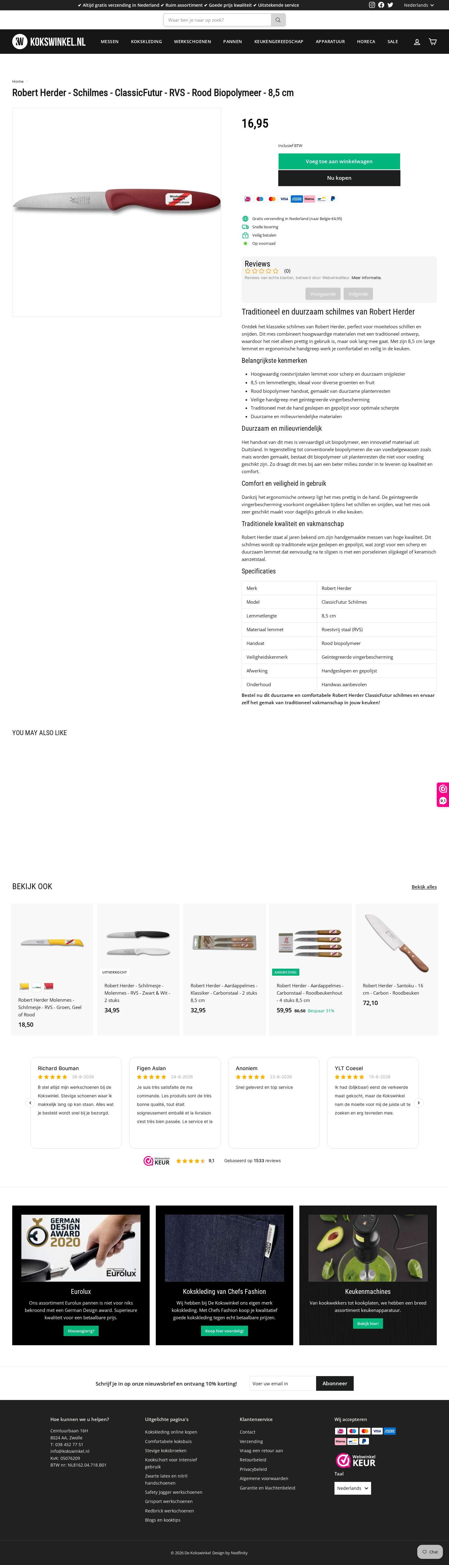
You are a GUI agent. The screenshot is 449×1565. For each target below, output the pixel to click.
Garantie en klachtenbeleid (267, 1488)
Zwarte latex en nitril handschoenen (166, 1479)
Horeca (366, 41)
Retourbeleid (253, 1460)
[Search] (278, 20)
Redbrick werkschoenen (169, 1511)
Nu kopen (339, 177)
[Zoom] (117, 212)
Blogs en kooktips (163, 1520)
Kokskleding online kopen (171, 1432)
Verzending (251, 1441)
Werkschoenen (192, 41)
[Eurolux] (81, 1248)
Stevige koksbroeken (166, 1450)
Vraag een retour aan (261, 1450)
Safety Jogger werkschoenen (174, 1492)
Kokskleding (146, 41)
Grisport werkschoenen (169, 1501)
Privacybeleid (253, 1469)
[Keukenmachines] (368, 1248)
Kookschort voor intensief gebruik (171, 1463)
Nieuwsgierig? (81, 1331)
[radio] (24, 987)
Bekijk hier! (368, 1323)
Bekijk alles (424, 887)
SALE (393, 41)
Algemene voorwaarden (264, 1478)
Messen (110, 41)
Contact (247, 1432)
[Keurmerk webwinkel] (356, 1461)
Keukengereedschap (279, 41)
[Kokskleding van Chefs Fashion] (224, 1248)
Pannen (232, 41)
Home (18, 81)
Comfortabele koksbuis (168, 1441)
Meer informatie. (367, 277)
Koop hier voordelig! (224, 1331)
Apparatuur (330, 41)
